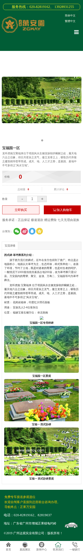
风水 (45, 285)
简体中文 (70, 15)
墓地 (7, 297)
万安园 (13, 276)
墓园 (73, 293)
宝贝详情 (10, 245)
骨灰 (32, 307)
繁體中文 (70, 21)
